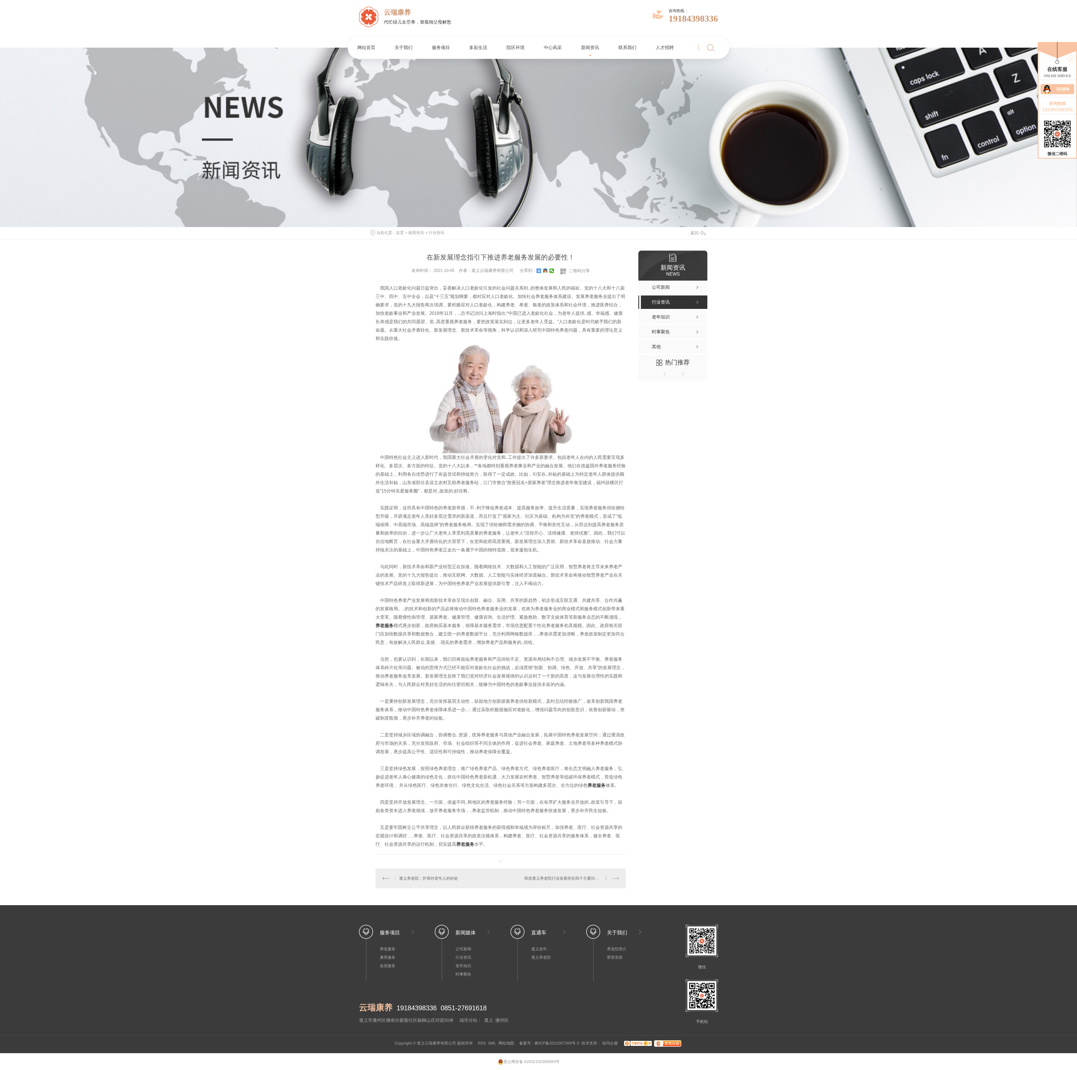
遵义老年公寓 (542, 949)
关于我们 (404, 47)
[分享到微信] (551, 271)
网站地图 (506, 1043)
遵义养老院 (541, 957)
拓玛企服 (610, 1043)
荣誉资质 (615, 957)
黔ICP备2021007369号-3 (557, 1043)
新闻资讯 (590, 47)
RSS (482, 1043)
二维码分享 (579, 270)
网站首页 (366, 47)
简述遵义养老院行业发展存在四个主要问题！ (563, 878)
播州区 (502, 1020)
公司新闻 (463, 949)
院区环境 (515, 47)
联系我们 (627, 47)
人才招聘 (665, 47)
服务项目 (441, 47)
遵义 (488, 1020)
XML (492, 1043)
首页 (400, 232)
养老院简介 (617, 949)
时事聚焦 (463, 974)
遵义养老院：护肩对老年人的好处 (428, 878)
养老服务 (597, 785)
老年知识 (463, 965)
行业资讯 (436, 232)
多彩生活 (478, 47)
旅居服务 (387, 965)
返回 (694, 232)
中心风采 (553, 47)
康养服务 (387, 957)
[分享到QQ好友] (545, 271)
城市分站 (468, 1020)
